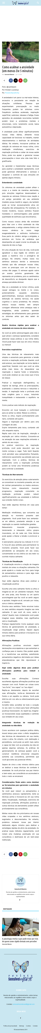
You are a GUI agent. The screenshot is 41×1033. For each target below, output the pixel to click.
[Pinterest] (20, 80)
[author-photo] (20, 886)
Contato (35, 1026)
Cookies (28, 1026)
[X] (16, 80)
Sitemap (21, 1026)
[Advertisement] (20, 24)
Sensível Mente (9, 74)
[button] (3, 3)
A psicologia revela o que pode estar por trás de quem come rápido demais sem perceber (20, 940)
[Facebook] (11, 80)
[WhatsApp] (25, 80)
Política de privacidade (10, 1026)
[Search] (38, 3)
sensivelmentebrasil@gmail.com (24, 1004)
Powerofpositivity (12, 93)
